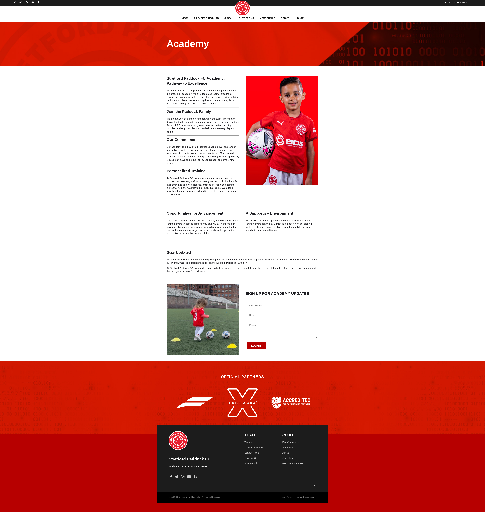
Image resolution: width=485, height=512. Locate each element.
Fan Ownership (290, 442)
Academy (287, 447)
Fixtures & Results (254, 447)
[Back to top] (314, 486)
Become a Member (292, 463)
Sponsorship (251, 463)
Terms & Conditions (305, 497)
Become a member (462, 3)
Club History (289, 458)
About (285, 452)
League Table (251, 452)
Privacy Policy (285, 497)
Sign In (447, 3)
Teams (248, 442)
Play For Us (250, 458)
